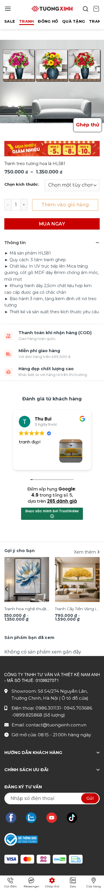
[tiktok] (74, 817)
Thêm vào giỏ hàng (65, 204)
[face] (13, 817)
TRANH (26, 21)
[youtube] (54, 817)
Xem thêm (85, 552)
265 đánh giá (62, 501)
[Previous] (6, 588)
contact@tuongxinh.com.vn (56, 725)
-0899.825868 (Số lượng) (38, 715)
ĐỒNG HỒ (48, 21)
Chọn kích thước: (21, 184)
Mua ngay (52, 224)
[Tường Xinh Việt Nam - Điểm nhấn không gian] (52, 9)
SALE (9, 21)
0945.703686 (78, 708)
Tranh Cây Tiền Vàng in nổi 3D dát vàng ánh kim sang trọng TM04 (77, 609)
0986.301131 (48, 708)
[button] (7, 8)
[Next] (97, 588)
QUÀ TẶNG (73, 21)
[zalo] (34, 817)
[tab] (29, 637)
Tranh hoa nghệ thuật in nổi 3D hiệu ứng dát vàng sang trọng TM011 (26, 609)
